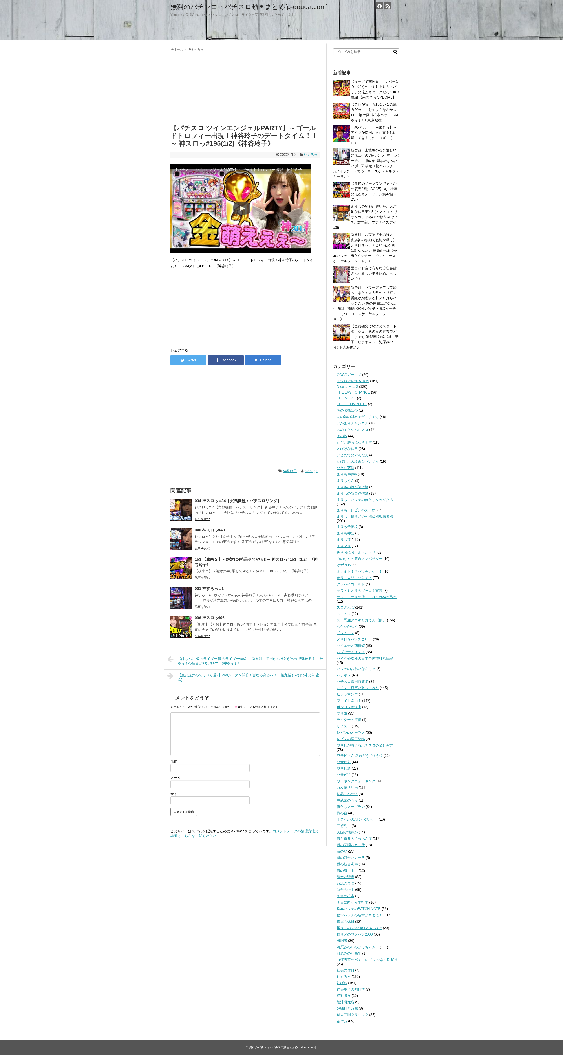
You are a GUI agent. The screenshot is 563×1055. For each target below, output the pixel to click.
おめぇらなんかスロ (352, 429)
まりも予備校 (347, 527)
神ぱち (342, 983)
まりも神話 (345, 533)
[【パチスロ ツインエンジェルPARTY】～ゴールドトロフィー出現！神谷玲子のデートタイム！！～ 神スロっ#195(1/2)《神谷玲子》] (263, 360)
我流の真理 (345, 883)
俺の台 (342, 813)
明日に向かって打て (352, 902)
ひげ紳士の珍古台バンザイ (358, 461)
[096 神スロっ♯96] (181, 627)
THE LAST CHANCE (353, 392)
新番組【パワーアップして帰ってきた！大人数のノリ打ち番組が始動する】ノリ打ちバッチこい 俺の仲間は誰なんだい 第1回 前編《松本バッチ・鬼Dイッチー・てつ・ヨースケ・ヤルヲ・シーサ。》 (365, 303)
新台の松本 (345, 890)
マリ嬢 (342, 713)
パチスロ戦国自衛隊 (352, 681)
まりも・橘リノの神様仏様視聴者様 (365, 516)
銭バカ (342, 1021)
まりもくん (345, 481)
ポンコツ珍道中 (349, 707)
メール (175, 778)
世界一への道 (347, 794)
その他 (342, 436)
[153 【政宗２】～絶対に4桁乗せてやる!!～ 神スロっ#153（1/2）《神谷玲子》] (181, 568)
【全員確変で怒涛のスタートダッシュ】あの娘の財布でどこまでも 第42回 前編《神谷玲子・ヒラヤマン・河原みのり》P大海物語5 (366, 336)
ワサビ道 (344, 775)
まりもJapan (347, 474)
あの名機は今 (347, 410)
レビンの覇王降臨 (351, 739)
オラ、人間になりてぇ (354, 578)
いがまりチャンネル (352, 423)
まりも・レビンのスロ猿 (356, 510)
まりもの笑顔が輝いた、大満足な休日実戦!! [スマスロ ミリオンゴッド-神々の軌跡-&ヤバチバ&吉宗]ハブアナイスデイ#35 (365, 217)
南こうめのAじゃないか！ (357, 819)
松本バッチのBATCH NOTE (359, 909)
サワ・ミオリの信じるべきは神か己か (367, 597)
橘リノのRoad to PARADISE (359, 928)
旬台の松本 (345, 896)
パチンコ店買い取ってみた (358, 688)
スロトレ (344, 614)
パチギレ (344, 675)
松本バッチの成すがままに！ (359, 915)
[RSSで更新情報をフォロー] (387, 5)
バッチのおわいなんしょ (356, 669)
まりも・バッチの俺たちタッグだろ (365, 500)
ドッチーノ (345, 633)
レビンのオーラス (351, 732)
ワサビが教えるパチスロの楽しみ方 (365, 745)
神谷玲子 (290, 471)
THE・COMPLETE (352, 404)
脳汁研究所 (345, 1002)
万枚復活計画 (347, 787)
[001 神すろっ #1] (181, 598)
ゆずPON (344, 565)
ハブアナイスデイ (351, 652)
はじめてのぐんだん (352, 455)
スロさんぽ (345, 607)
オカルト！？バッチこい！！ (359, 571)
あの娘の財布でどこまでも (358, 417)
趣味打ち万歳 (347, 1008)
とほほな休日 (347, 449)
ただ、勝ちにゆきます (354, 442)
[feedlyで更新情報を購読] (379, 5)
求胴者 (342, 941)
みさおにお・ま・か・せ (356, 552)
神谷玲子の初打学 (351, 989)
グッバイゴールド (351, 584)
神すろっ (310, 154)
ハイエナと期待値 (351, 646)
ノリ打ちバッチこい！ (354, 639)
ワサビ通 (344, 768)
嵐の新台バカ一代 (351, 858)
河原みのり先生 (349, 953)
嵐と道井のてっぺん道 (354, 838)
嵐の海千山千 (347, 870)
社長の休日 (345, 970)
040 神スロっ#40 (210, 530)
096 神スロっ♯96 (210, 618)
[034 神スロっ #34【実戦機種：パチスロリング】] (181, 510)
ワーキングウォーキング (356, 781)
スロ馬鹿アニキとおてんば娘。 (361, 620)
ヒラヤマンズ (347, 694)
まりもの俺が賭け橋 (352, 487)
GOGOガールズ (349, 375)
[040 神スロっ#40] (181, 539)
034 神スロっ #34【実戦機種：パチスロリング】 (238, 501)
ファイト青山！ (349, 701)
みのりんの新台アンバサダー (359, 559)
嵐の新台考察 (347, 864)
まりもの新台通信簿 (352, 493)
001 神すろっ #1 (209, 588)
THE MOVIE (346, 398)
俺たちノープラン (351, 807)
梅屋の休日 (345, 921)
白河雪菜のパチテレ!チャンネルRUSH (367, 960)
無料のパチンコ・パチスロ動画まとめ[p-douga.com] (249, 6)
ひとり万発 (345, 468)
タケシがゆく (347, 626)
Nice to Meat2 (347, 387)
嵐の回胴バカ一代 (351, 845)
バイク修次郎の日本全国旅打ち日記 (365, 658)
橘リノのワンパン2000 (355, 934)
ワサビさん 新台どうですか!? (360, 756)
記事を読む (202, 519)
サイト (175, 794)
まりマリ (344, 546)
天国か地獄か (347, 832)
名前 (173, 761)
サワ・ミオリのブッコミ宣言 (359, 591)
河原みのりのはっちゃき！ (358, 947)
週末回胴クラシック (352, 1015)
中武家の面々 (347, 800)
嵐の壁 (342, 851)
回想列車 (344, 826)
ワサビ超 (344, 762)
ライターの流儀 (349, 720)
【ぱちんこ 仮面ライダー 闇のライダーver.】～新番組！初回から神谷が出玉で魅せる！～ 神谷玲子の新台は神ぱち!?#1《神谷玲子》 (250, 661)
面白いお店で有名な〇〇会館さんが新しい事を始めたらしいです (374, 273)
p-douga (311, 471)
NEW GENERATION (353, 381)
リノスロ (344, 726)
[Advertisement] (245, 86)
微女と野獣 (345, 877)
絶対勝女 (344, 996)
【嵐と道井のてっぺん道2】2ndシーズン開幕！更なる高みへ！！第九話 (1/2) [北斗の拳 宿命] (248, 677)
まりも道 (344, 539)
